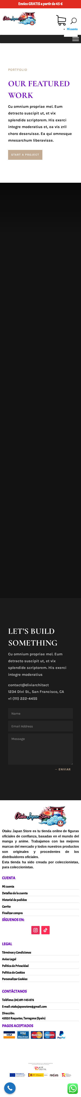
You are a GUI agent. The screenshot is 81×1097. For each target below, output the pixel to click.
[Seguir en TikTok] (45, 930)
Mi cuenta (72, 29)
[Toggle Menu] (75, 39)
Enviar (65, 769)
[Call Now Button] (10, 1088)
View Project (33, 325)
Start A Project (25, 154)
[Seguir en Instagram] (35, 930)
